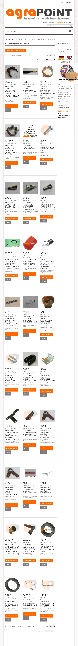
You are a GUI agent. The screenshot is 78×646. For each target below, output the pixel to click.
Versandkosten (9, 86)
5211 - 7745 (15, 39)
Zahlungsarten (62, 117)
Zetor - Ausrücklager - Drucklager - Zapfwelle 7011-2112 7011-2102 (12, 150)
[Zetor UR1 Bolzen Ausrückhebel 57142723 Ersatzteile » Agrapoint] (47, 187)
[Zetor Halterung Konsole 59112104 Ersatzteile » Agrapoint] (12, 415)
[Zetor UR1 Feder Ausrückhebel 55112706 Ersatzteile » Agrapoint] (30, 302)
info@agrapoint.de (64, 102)
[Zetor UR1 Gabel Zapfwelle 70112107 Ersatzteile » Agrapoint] (12, 359)
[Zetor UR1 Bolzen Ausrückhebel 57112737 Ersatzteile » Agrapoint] (30, 187)
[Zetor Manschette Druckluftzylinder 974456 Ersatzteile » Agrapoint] (47, 529)
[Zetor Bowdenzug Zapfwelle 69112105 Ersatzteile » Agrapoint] (12, 243)
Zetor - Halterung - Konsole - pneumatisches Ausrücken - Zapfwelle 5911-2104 (12, 436)
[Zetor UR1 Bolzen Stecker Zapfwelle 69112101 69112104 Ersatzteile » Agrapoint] (12, 187)
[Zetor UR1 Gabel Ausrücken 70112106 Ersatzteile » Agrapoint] (30, 359)
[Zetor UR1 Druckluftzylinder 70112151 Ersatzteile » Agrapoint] (12, 529)
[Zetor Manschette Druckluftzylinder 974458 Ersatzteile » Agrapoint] (12, 585)
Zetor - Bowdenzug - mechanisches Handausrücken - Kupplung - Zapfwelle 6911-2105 (12, 263)
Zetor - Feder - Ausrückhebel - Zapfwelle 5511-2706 (30, 320)
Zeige (47, 55)
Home (8, 39)
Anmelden (68, 2)
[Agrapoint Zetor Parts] (69, 56)
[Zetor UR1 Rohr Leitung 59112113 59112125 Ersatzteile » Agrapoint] (47, 585)
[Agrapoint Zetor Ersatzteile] (61, 56)
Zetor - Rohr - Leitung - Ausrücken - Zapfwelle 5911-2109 (30, 603)
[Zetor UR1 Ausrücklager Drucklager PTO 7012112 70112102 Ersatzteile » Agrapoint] (12, 130)
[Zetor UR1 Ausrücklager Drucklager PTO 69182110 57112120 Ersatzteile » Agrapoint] (47, 71)
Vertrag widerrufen (63, 111)
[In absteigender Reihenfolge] (54, 59)
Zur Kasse (61, 2)
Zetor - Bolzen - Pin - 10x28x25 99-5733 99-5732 (47, 148)
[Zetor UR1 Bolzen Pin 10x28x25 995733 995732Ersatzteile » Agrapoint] (47, 130)
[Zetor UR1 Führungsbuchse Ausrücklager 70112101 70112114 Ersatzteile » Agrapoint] (47, 302)
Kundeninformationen (64, 115)
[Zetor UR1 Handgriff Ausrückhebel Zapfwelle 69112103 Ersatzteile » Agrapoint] (30, 415)
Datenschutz (61, 119)
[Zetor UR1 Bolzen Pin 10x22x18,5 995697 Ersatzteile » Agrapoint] (30, 130)
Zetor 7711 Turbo (25, 39)
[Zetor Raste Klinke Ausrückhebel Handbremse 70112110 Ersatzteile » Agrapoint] (47, 473)
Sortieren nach (39, 59)
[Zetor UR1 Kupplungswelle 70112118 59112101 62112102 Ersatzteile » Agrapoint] (30, 529)
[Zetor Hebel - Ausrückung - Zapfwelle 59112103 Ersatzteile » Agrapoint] (30, 473)
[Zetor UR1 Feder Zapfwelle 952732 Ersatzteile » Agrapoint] (12, 302)
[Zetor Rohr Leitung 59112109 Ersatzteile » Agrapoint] (30, 585)
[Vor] (35, 55)
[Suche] (71, 26)
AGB (59, 113)
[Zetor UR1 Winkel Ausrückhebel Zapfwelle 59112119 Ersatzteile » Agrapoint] (47, 359)
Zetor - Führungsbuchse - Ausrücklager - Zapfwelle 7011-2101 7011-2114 (47, 322)
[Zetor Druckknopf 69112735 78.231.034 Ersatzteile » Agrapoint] (30, 243)
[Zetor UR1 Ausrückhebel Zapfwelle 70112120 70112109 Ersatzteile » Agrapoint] (30, 71)
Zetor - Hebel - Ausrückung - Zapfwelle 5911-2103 (30, 491)
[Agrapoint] (39, 14)
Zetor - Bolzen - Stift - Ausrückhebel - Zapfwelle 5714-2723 (47, 206)
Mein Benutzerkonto (48, 22)
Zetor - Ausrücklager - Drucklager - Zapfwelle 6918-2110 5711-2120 (47, 92)
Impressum (61, 121)
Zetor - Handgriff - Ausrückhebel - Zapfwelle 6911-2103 (30, 434)
